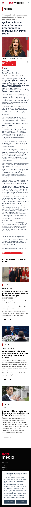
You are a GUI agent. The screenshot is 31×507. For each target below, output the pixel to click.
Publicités (4, 469)
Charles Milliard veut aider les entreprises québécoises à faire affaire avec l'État (15, 413)
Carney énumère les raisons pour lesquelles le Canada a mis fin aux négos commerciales (15, 294)
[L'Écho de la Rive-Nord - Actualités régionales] (15, 3)
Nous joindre (5, 462)
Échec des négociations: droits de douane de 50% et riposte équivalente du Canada (15, 354)
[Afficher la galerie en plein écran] (27, 38)
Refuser (22, 501)
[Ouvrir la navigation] (3, 2)
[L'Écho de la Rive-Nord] (8, 455)
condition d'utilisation (18, 497)
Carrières (4, 467)
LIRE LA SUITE (8, 319)
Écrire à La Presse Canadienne (13, 75)
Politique (8, 9)
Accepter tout (9, 501)
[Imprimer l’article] (27, 62)
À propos (4, 465)
